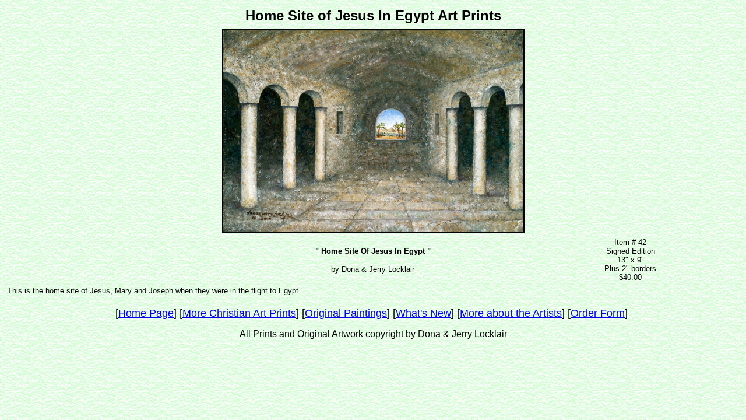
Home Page (146, 313)
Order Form (598, 313)
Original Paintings (346, 313)
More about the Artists (511, 313)
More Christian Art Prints (239, 313)
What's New (423, 313)
